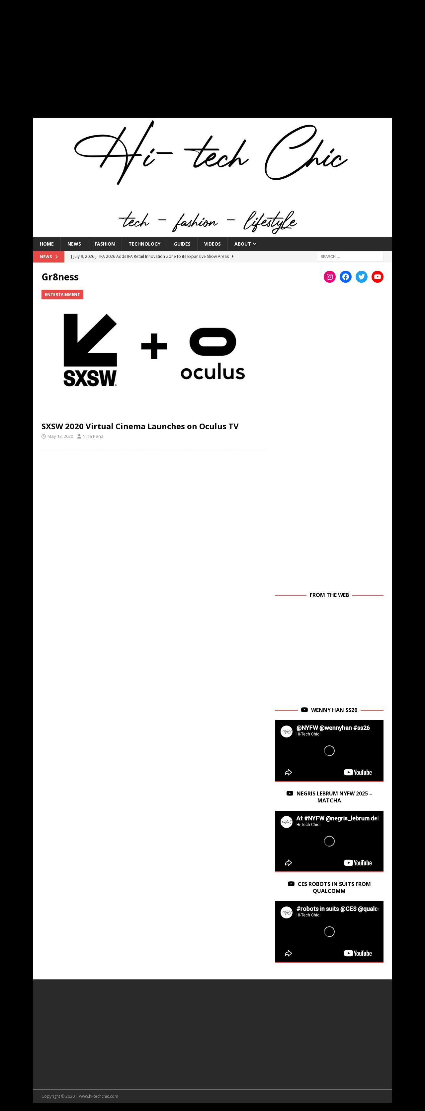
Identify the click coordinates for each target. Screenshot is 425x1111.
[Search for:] (350, 256)
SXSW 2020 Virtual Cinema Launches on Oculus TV (140, 426)
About (242, 244)
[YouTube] (377, 277)
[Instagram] (330, 277)
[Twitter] (362, 277)
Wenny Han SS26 (334, 710)
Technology (144, 244)
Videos (212, 244)
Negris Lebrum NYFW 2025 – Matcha (334, 797)
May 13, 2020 (60, 436)
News (74, 244)
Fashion (105, 244)
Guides (182, 244)
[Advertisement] (212, 63)
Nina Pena (93, 436)
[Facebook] (346, 277)
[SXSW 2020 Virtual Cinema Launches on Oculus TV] (154, 354)
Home (47, 244)
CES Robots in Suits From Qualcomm (334, 887)
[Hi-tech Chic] (212, 233)
